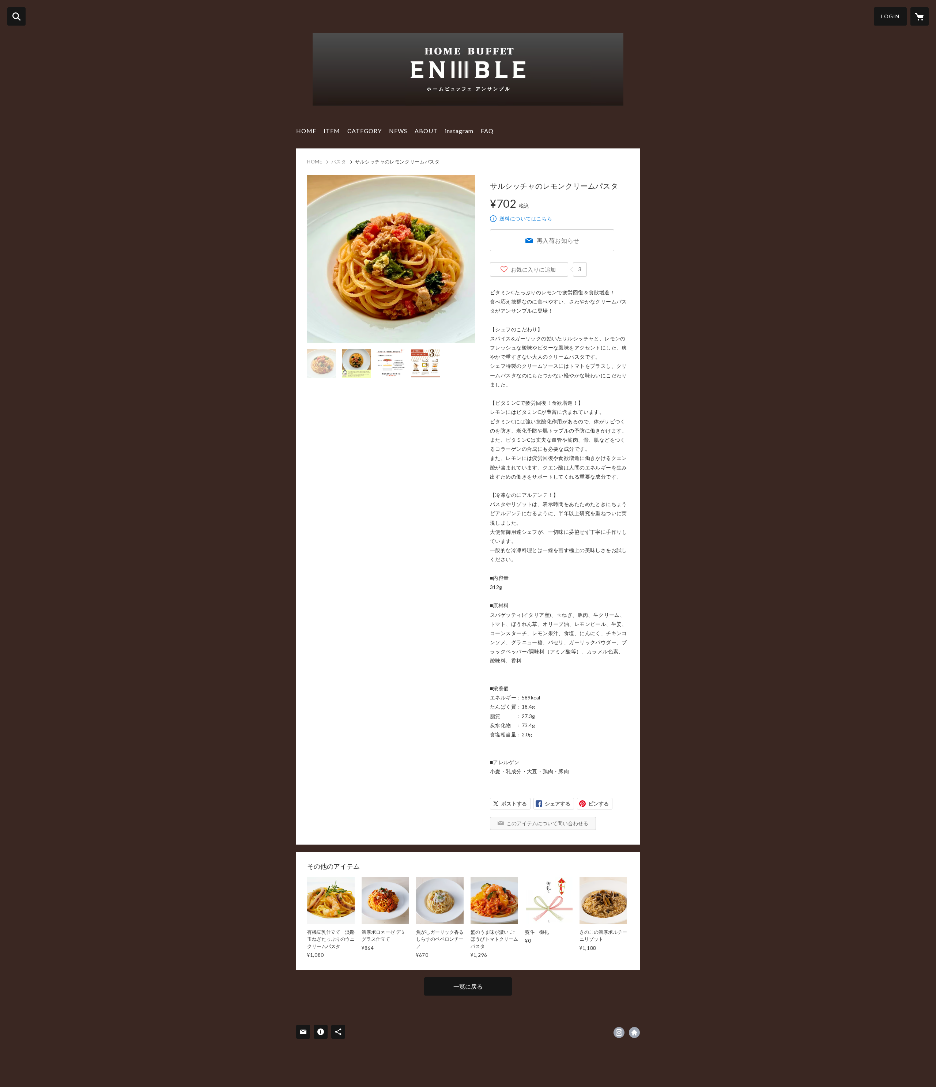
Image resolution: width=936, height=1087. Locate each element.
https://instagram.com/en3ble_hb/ (619, 1032)
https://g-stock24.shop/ (634, 1032)
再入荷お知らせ (558, 240)
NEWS (398, 130)
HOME (306, 130)
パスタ (338, 162)
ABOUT (426, 130)
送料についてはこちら (525, 218)
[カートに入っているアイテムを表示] (919, 16)
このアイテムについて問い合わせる (547, 823)
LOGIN (890, 16)
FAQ (487, 130)
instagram (459, 130)
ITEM (332, 130)
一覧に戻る (468, 986)
